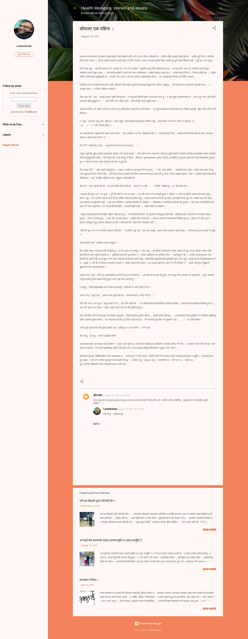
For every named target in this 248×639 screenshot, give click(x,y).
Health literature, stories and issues (114, 8)
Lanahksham (110, 408)
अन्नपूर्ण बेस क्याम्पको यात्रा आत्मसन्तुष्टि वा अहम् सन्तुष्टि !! (111, 540)
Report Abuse (11, 145)
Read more (209, 529)
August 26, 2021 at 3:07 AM (131, 409)
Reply (96, 424)
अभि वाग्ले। (98, 395)
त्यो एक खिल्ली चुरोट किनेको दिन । (98, 501)
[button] (214, 28)
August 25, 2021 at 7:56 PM (117, 395)
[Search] (221, 9)
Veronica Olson (155, 630)
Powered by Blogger (150, 623)
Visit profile (24, 54)
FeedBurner (31, 111)
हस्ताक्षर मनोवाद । (89, 580)
